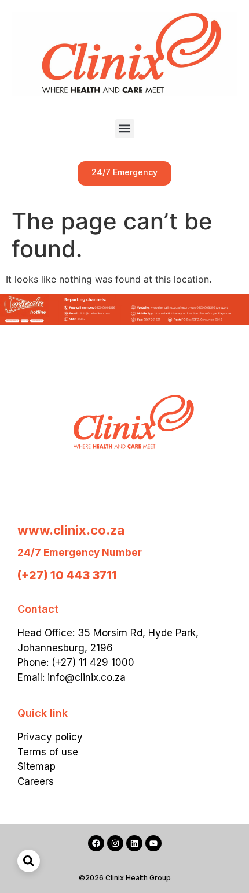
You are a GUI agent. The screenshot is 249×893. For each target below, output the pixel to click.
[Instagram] (115, 843)
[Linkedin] (134, 843)
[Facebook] (96, 843)
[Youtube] (153, 843)
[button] (124, 128)
